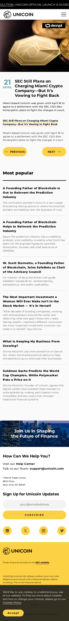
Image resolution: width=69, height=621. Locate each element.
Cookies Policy (12, 602)
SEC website (42, 562)
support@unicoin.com (47, 468)
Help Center (25, 464)
